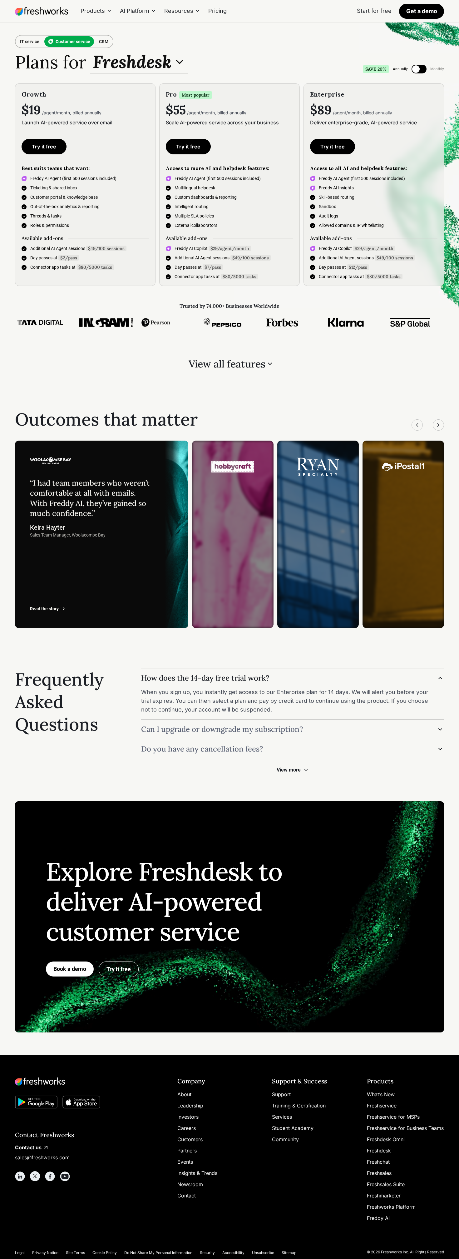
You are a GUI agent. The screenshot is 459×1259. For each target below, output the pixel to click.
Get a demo (421, 11)
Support (281, 1094)
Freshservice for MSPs (393, 1117)
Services (282, 1117)
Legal (20, 1252)
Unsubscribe (263, 1252)
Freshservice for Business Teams (405, 1128)
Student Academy (292, 1128)
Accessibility (233, 1252)
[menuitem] (96, 11)
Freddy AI (378, 1218)
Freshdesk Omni (386, 1139)
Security (207, 1252)
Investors (188, 1117)
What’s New (381, 1094)
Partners (187, 1150)
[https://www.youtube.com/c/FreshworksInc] (65, 1176)
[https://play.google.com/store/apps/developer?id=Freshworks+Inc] (36, 1103)
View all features (227, 363)
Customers (190, 1139)
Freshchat (378, 1162)
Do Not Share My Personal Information (158, 1252)
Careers (186, 1128)
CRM (103, 41)
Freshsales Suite (386, 1184)
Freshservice (382, 1105)
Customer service (73, 41)
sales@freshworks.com (42, 1157)
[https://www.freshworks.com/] (41, 11)
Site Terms (75, 1252)
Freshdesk (379, 1150)
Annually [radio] (400, 69)
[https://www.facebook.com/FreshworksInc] (50, 1176)
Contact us (28, 1147)
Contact (186, 1195)
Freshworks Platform (391, 1207)
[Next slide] (438, 425)
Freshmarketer (384, 1195)
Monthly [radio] (437, 69)
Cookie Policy (104, 1252)
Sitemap (289, 1252)
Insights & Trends (197, 1173)
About (184, 1094)
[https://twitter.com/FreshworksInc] (35, 1176)
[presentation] (419, 69)
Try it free (44, 146)
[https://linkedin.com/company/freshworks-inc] (20, 1176)
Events (185, 1162)
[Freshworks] (77, 1081)
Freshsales (379, 1173)
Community (285, 1139)
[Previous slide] (417, 425)
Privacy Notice (45, 1252)
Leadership (190, 1105)
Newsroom (190, 1184)
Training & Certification (299, 1105)
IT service (29, 41)
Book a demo (69, 969)
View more (289, 770)
